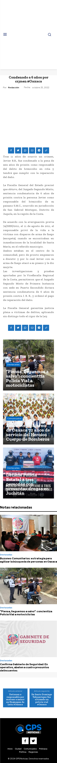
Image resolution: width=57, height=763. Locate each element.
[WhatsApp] (25, 150)
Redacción (13, 87)
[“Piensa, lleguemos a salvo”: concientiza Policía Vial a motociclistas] (28, 365)
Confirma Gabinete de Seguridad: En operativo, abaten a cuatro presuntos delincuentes (24, 667)
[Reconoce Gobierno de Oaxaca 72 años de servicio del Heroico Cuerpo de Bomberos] (28, 419)
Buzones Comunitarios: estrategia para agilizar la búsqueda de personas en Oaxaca (28, 560)
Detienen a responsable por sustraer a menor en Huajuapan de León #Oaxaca (15, 699)
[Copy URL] (46, 150)
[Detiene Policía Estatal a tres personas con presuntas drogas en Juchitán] (28, 473)
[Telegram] (39, 150)
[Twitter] (18, 150)
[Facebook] (11, 150)
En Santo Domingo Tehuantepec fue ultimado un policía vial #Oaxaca (41, 699)
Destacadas (13, 364)
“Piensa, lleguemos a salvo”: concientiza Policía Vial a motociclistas (26, 613)
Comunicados (14, 418)
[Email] (32, 150)
